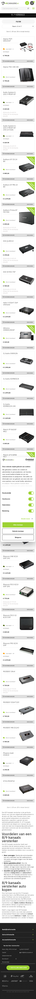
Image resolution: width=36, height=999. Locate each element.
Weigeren (18, 537)
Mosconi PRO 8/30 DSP (10, 644)
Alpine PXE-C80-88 (11, 67)
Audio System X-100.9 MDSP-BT (9, 93)
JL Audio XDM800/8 (11, 379)
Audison (22, 903)
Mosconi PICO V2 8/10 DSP (10, 616)
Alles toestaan (18, 525)
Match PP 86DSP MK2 (9, 431)
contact (30, 914)
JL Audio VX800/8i (10, 354)
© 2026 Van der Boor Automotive (18, 991)
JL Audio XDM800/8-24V (9, 405)
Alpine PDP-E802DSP (8, 40)
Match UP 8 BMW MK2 (10, 456)
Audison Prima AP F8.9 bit (10, 211)
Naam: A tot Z (23, 26)
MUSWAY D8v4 (9, 672)
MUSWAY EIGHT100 (11, 702)
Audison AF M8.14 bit (10, 186)
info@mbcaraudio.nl (27, 952)
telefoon (17, 916)
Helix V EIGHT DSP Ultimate (10, 304)
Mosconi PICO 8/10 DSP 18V (10, 586)
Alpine (16, 903)
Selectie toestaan (18, 531)
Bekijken (30, 61)
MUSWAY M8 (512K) (11, 728)
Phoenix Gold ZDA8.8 (8, 754)
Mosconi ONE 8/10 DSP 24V (10, 557)
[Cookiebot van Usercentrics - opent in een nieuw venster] (25, 460)
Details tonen (25, 519)
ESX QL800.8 (8, 241)
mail (24, 916)
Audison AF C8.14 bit (10, 160)
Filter (18, 22)
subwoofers (26, 873)
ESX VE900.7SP (9, 272)
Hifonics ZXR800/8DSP (9, 329)
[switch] (31, 499)
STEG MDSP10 (9, 781)
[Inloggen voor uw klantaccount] (27, 3)
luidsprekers (15, 873)
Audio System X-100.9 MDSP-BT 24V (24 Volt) (9, 128)
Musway (28, 903)
